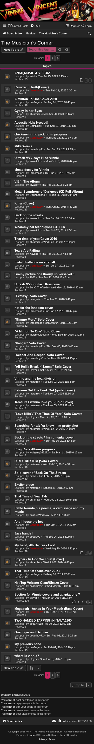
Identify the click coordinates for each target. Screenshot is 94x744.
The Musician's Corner (27, 42)
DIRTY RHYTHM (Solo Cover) (36, 461)
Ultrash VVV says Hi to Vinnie (36, 158)
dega (32, 623)
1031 (32, 277)
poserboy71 (37, 149)
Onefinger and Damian (31, 632)
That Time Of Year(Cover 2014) (37, 571)
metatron (35, 381)
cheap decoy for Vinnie (31, 170)
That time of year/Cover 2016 (35, 239)
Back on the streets (28, 215)
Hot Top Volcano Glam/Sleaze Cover (41, 583)
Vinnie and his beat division (35, 378)
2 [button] (52, 58)
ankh (32, 76)
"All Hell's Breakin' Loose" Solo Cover (42, 367)
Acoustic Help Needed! (31, 122)
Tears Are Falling (27, 250)
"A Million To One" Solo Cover (37, 331)
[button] (57, 58)
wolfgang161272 (39, 452)
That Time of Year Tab (30, 496)
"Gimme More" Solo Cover (34, 319)
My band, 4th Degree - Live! (34, 545)
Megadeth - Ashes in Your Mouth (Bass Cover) (48, 608)
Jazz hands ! (23, 533)
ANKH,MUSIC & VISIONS (32, 73)
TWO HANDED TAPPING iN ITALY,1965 (43, 620)
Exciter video (24, 484)
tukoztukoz (36, 161)
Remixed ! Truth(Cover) (31, 87)
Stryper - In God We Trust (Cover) (39, 559)
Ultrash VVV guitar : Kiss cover (37, 284)
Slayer (33, 370)
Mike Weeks (23, 146)
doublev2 (35, 536)
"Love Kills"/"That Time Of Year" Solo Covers (48, 414)
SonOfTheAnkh (39, 287)
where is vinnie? (26, 656)
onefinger (35, 102)
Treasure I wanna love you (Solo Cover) (43, 402)
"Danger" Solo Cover (30, 343)
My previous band (27, 644)
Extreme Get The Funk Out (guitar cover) (44, 390)
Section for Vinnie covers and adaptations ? (47, 594)
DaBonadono (37, 194)
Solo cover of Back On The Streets (40, 473)
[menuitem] (18, 26)
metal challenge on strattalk (35, 262)
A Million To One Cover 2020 (35, 99)
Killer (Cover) (24, 203)
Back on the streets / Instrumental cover (44, 437)
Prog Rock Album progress (34, 449)
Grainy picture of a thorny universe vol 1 (44, 274)
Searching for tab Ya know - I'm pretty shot (46, 425)
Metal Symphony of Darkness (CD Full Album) (48, 191)
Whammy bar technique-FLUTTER (39, 227)
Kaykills (34, 253)
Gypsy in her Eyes (28, 111)
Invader (34, 184)
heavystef (35, 299)
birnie (33, 476)
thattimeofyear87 (39, 334)
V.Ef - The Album (27, 181)
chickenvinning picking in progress (40, 134)
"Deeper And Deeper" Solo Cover (39, 355)
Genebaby (36, 90)
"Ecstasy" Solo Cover (30, 296)
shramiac (35, 114)
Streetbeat (36, 173)
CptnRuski (36, 125)
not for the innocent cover (33, 308)
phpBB (34, 735)
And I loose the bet (28, 521)
